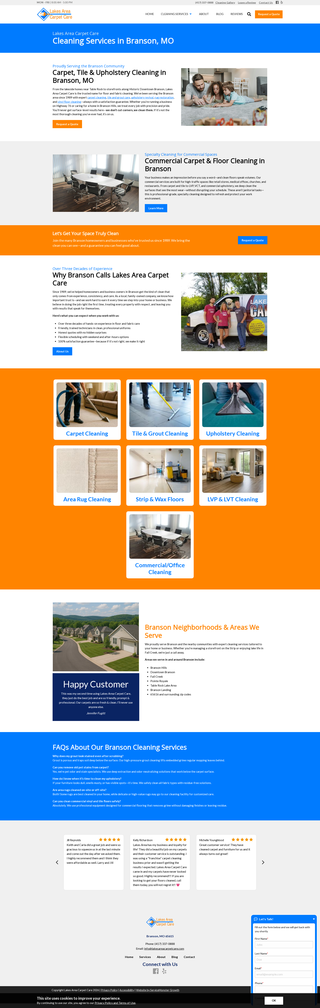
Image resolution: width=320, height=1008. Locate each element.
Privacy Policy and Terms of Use (115, 1002)
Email (258, 968)
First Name (261, 938)
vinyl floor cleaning (69, 101)
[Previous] (57, 862)
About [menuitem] (204, 14)
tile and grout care (118, 97)
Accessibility (126, 990)
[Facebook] (277, 2)
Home (129, 956)
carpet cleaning (96, 97)
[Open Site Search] (249, 14)
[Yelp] (281, 2)
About (161, 956)
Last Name (261, 953)
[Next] (263, 862)
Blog (174, 956)
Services (145, 956)
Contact (189, 956)
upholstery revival (142, 97)
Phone (258, 983)
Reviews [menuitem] (237, 14)
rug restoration (164, 97)
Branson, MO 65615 (160, 936)
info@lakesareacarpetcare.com (164, 948)
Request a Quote (269, 14)
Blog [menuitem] (220, 14)
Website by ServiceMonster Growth (157, 990)
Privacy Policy (109, 990)
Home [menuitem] (149, 14)
